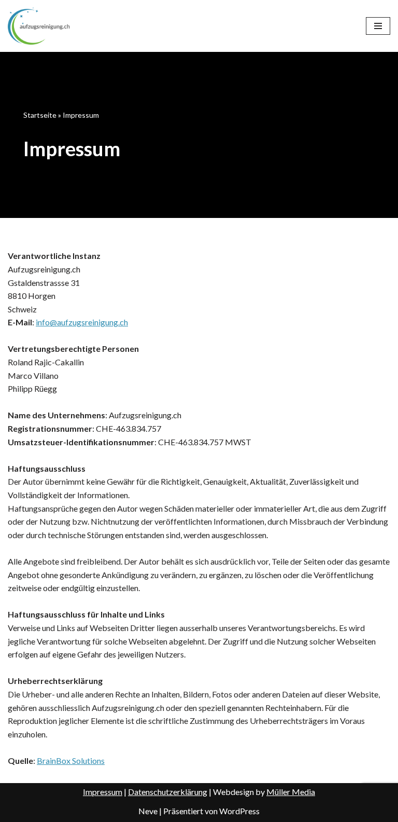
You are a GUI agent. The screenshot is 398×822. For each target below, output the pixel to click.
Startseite (39, 115)
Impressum (102, 792)
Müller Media (290, 792)
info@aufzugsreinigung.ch (82, 322)
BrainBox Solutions (71, 760)
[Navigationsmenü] (378, 26)
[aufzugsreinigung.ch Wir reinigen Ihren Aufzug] (39, 26)
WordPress (239, 811)
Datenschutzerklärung (167, 792)
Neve (148, 811)
